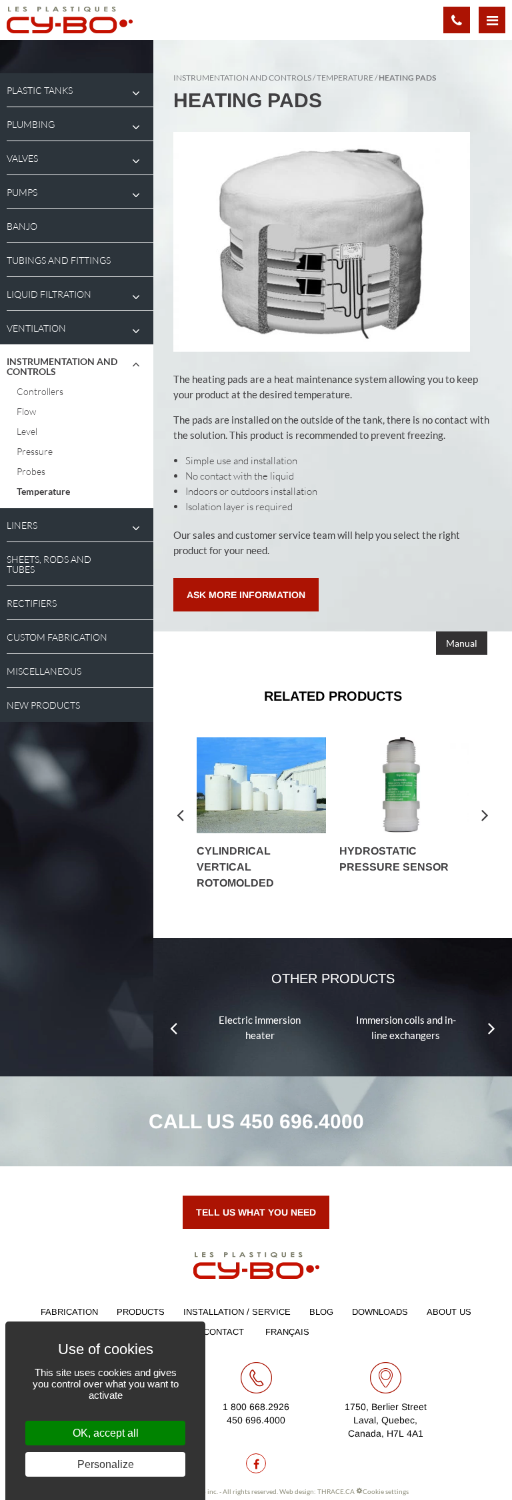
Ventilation (36, 328)
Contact (223, 1332)
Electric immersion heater (260, 1027)
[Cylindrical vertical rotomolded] (261, 785)
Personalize (105, 1464)
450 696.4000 (302, 1121)
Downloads (380, 1312)
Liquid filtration (49, 294)
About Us (449, 1312)
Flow (26, 411)
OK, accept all (106, 1433)
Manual (461, 643)
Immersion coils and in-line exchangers (406, 1027)
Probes (31, 471)
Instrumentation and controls (62, 366)
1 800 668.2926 (256, 1406)
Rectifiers (32, 603)
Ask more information (246, 594)
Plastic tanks (40, 90)
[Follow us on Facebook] (256, 1463)
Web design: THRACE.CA (317, 1491)
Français (287, 1332)
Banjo (22, 226)
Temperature (43, 491)
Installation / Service (237, 1312)
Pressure (35, 451)
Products (141, 1312)
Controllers (40, 391)
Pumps (22, 192)
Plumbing (31, 124)
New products (43, 705)
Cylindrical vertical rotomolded (235, 867)
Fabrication (69, 1312)
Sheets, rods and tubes (49, 564)
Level (27, 431)
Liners (22, 525)
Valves (22, 158)
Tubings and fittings (59, 260)
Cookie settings (386, 1491)
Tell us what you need (256, 1212)
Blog (321, 1312)
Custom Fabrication (57, 637)
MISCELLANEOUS (44, 671)
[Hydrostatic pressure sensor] (404, 785)
